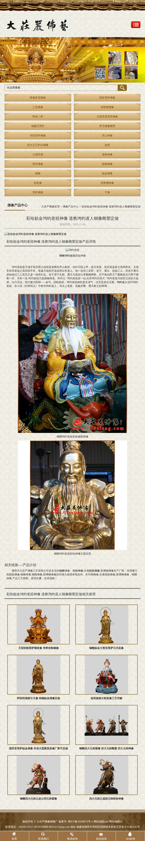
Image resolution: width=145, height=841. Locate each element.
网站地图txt (116, 821)
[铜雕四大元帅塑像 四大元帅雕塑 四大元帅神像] (106, 725)
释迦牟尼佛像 (38, 97)
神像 (80, 570)
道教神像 (107, 154)
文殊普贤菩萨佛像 (107, 116)
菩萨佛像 (37, 192)
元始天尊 (80, 286)
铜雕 (37, 173)
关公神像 (107, 135)
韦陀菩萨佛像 (38, 135)
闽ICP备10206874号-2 (80, 821)
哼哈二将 (37, 116)
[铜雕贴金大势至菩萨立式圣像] (106, 624)
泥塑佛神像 (107, 182)
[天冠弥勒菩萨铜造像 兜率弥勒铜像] (38, 624)
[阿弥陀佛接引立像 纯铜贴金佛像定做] (38, 675)
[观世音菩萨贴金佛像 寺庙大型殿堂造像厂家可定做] (38, 725)
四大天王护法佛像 (37, 145)
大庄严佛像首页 (50, 206)
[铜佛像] (72, 60)
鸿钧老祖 (70, 255)
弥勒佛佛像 (107, 107)
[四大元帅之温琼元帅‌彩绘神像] (106, 775)
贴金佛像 (107, 173)
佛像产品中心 (71, 206)
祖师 (107, 145)
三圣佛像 (37, 107)
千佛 (107, 192)
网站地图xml (101, 821)
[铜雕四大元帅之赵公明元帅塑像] (38, 775)
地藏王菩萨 (37, 126)
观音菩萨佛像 (107, 97)
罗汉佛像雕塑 (107, 126)
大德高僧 (37, 154)
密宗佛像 (37, 164)
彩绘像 (38, 182)
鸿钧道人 (122, 282)
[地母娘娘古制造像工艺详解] (106, 675)
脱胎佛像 (107, 164)
